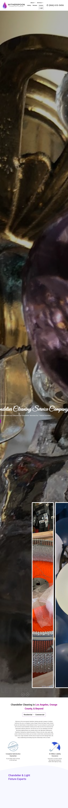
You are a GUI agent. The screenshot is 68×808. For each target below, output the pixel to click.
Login (41, 8)
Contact (41, 5)
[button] (33, 2)
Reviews (35, 5)
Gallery (29, 5)
